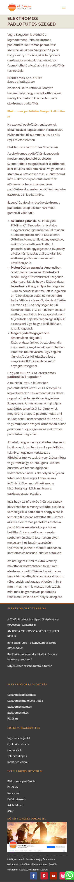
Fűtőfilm (12, 718)
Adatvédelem (15, 805)
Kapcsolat (13, 793)
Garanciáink (14, 750)
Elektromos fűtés (18, 712)
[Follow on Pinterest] (44, 875)
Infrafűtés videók (17, 762)
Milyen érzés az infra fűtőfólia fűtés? (29, 666)
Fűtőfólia (12, 787)
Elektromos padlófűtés (21, 694)
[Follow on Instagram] (63, 875)
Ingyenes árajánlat (18, 738)
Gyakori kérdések (18, 744)
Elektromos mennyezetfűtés (25, 700)
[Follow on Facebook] (33, 875)
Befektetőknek (16, 799)
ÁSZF (10, 811)
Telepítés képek (17, 756)
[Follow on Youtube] (53, 875)
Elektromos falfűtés (19, 706)
